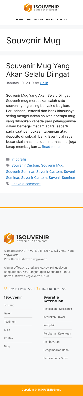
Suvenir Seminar (62, 178)
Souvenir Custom (25, 165)
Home (19, 19)
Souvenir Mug (52, 165)
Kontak (62, 19)
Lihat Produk (35, 19)
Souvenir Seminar (20, 172)
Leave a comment (25, 184)
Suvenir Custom (34, 178)
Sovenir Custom (49, 172)
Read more (51, 147)
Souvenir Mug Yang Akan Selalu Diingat (38, 69)
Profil (50, 19)
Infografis (19, 159)
